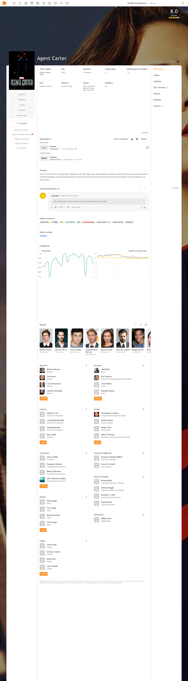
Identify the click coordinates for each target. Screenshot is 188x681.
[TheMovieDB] (70, 224)
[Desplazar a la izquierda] (135, 324)
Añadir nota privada (22, 139)
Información (158, 69)
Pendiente (21, 100)
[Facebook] (44, 237)
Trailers (156, 75)
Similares (157, 100)
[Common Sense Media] (104, 224)
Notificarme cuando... (22, 130)
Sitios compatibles (121, 139)
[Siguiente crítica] (145, 188)
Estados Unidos (46, 86)
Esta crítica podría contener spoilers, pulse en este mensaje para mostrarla (80, 201)
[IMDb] (62, 224)
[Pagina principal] (5, 5)
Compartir (23, 123)
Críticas (158, 106)
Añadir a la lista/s (21, 143)
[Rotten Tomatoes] (89, 224)
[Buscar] (183, 3)
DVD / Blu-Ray (160, 87)
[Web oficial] (45, 224)
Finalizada (22, 110)
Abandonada (22, 115)
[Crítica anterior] (140, 188)
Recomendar (21, 148)
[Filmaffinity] (54, 224)
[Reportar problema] (132, 139)
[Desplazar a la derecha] (140, 324)
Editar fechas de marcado (22, 134)
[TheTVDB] (79, 224)
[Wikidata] (130, 224)
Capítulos (157, 81)
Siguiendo (22, 94)
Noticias (156, 94)
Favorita (22, 105)
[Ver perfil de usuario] (43, 195)
